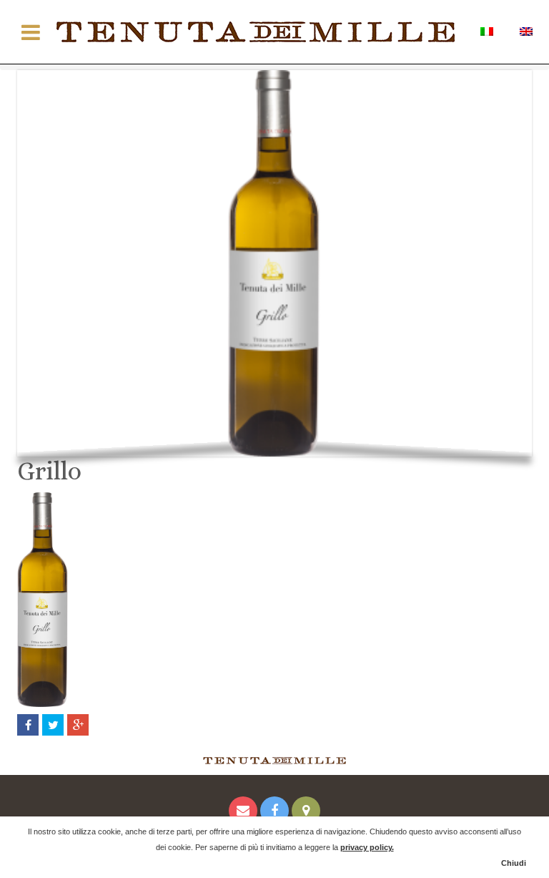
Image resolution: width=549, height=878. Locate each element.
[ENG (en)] (526, 30)
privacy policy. (367, 847)
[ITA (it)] (486, 30)
